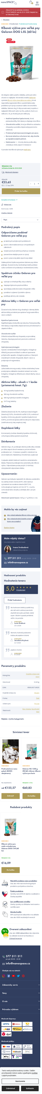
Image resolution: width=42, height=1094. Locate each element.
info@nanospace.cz (18, 562)
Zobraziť (10, 796)
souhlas (35, 1073)
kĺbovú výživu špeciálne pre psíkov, (19, 100)
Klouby (36, 693)
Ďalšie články (9, 528)
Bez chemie (27, 709)
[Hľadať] (15, 3)
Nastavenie (20, 1081)
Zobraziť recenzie (15, 938)
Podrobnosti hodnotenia (28, 24)
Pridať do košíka (21, 191)
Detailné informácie (8, 200)
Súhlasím (30, 1088)
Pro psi (36, 704)
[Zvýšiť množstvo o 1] (38, 183)
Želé (37, 698)
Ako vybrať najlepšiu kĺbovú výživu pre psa (22, 515)
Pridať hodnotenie (15, 600)
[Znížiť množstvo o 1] (30, 183)
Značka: (6, 213)
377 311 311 (15, 558)
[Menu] (37, 3)
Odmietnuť (10, 1088)
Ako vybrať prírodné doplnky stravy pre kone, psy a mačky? (20, 520)
